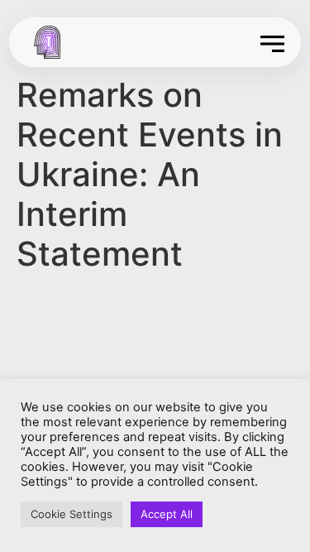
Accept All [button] (167, 514)
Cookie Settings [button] (71, 514)
